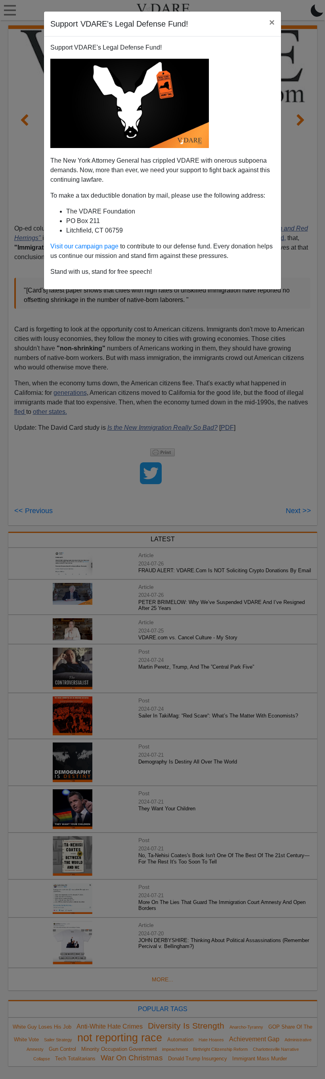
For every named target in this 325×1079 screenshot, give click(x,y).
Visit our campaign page (84, 246)
